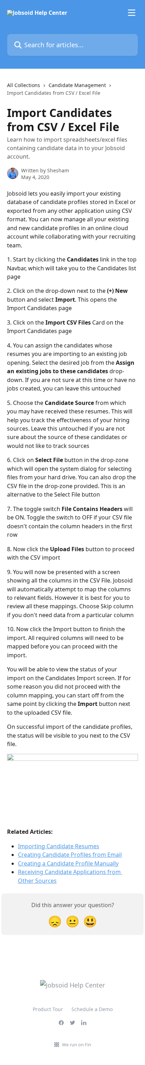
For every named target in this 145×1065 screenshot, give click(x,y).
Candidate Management (77, 85)
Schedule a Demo (92, 1009)
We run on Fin (76, 1044)
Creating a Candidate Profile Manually (68, 863)
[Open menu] (131, 12)
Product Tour (48, 1009)
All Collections (23, 85)
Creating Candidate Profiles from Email (70, 854)
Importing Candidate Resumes (58, 846)
